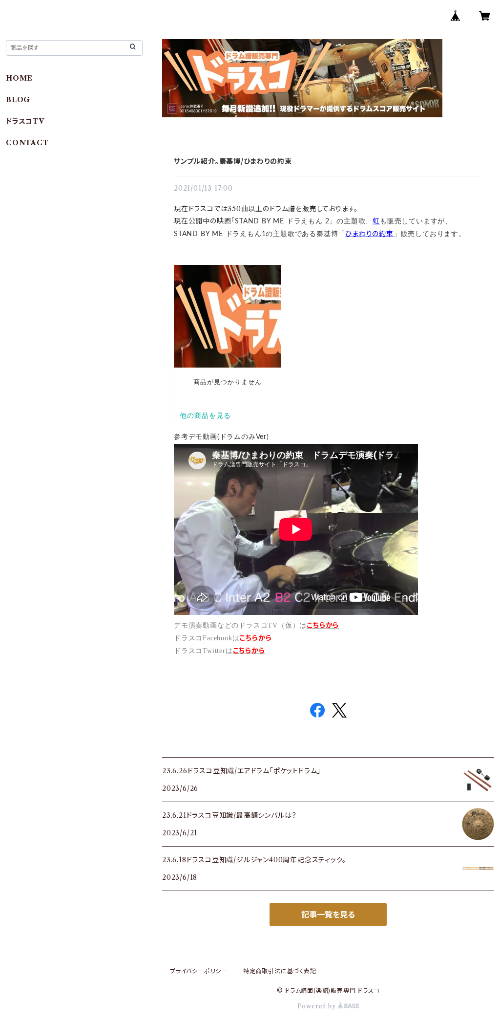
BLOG (18, 99)
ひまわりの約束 (369, 233)
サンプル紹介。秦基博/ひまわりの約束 (233, 161)
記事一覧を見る (328, 914)
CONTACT (27, 142)
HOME (19, 78)
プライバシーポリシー (199, 971)
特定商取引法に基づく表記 (279, 971)
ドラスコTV (25, 121)
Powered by (317, 1006)
